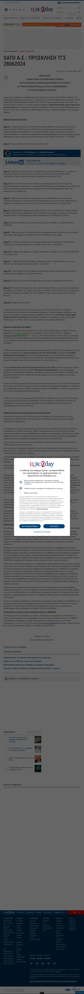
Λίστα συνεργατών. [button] (42, 509)
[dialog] (42, 497)
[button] (42, 493)
